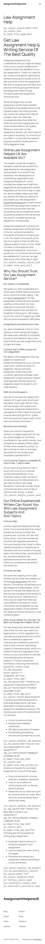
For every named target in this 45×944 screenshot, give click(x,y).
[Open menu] (40, 3)
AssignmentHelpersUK (15, 3)
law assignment (19, 581)
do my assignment (17, 297)
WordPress (37, 939)
